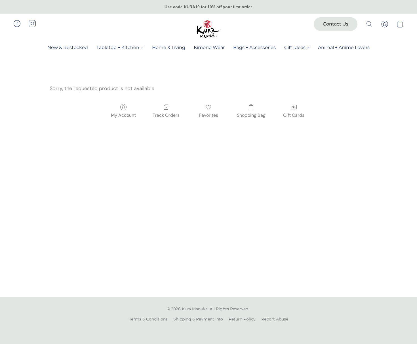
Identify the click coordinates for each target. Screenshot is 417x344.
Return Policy (242, 319)
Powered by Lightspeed (208, 328)
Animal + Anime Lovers (344, 47)
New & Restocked (67, 47)
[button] (208, 29)
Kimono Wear (209, 47)
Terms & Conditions (148, 319)
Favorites (208, 115)
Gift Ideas (295, 47)
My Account (123, 115)
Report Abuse (274, 319)
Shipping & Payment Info (198, 319)
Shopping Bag (251, 115)
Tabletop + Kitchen (118, 47)
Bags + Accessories (254, 47)
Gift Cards (293, 115)
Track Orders (166, 115)
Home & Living (168, 47)
